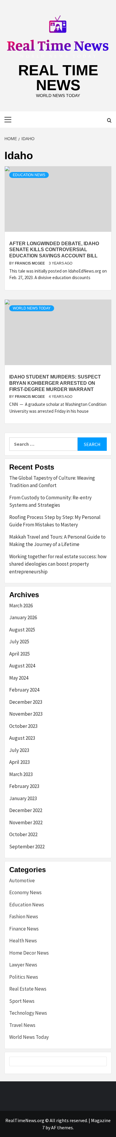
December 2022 (25, 810)
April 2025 (19, 653)
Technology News (28, 1013)
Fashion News (23, 916)
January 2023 (23, 798)
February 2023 (24, 786)
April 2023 (19, 762)
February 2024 (24, 689)
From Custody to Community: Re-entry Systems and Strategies (50, 501)
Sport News (22, 1001)
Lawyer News (23, 964)
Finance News (24, 928)
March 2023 (21, 774)
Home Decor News (29, 953)
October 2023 (23, 726)
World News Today (32, 308)
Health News (23, 940)
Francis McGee (30, 263)
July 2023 (19, 750)
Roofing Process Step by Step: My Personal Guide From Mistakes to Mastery (55, 521)
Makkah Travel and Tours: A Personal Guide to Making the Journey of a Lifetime (57, 541)
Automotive (22, 880)
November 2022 (26, 822)
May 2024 (18, 678)
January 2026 (23, 617)
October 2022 (23, 834)
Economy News (25, 892)
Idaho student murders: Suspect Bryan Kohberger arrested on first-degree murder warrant (55, 383)
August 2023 (22, 738)
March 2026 (21, 605)
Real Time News (58, 77)
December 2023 (25, 702)
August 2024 (22, 665)
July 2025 (19, 641)
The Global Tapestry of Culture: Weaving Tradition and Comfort (52, 482)
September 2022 (27, 846)
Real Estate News (27, 989)
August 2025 (22, 629)
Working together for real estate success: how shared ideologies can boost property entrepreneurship (57, 564)
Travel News (22, 1025)
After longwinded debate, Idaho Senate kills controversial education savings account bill (54, 250)
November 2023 (26, 714)
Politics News (23, 977)
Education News (29, 175)
